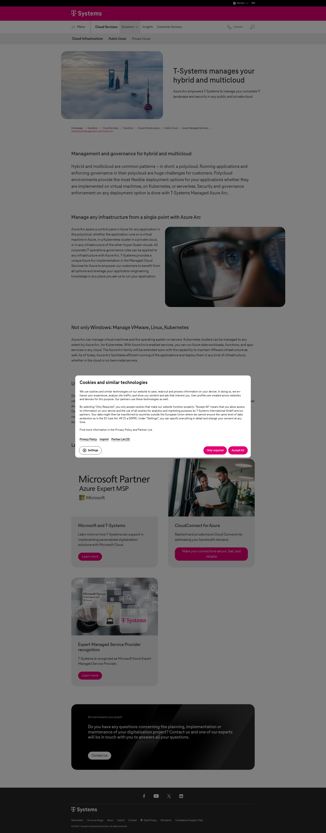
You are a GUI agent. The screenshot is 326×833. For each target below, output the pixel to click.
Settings (93, 450)
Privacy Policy (88, 439)
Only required (215, 450)
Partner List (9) (120, 439)
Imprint (104, 439)
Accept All (238, 450)
